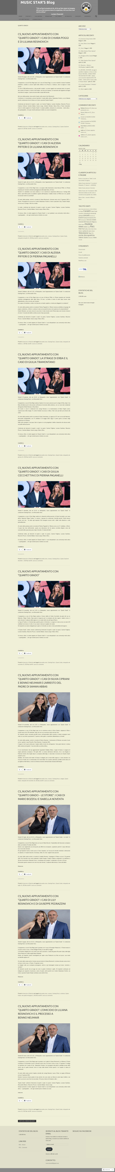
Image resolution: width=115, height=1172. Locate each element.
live (85, 222)
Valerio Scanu (83, 237)
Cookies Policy (37, 19)
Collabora (38, 16)
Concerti (78, 16)
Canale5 (87, 211)
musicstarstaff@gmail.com (52, 1163)
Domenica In (92, 215)
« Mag (80, 164)
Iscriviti (49, 1149)
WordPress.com (82, 260)
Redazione (48, 16)
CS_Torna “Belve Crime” (84, 43)
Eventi (81, 217)
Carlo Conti (94, 211)
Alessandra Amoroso (85, 209)
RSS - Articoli (22, 1144)
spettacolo (85, 231)
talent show (91, 231)
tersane (82, 117)
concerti (86, 215)
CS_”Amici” (81, 48)
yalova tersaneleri (85, 121)
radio (89, 226)
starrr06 (29, 128)
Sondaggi (88, 16)
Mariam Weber (84, 112)
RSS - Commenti (23, 1147)
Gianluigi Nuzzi (56, 126)
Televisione (83, 233)
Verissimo (90, 237)
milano (83, 224)
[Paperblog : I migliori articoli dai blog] (83, 269)
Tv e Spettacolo (24, 19)
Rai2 (80, 229)
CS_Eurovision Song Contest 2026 (87, 38)
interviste (89, 219)
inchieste (62, 993)
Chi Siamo (58, 16)
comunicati (87, 213)
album (80, 209)
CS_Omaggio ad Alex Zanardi (86, 55)
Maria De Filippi (90, 222)
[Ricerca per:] (96, 16)
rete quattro (24, 995)
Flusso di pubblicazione (84, 255)
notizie (85, 226)
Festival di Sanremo (88, 217)
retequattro (20, 238)
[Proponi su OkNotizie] (82, 276)
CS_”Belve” (81, 89)
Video (95, 237)
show (92, 229)
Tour (90, 233)
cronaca (50, 126)
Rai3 (83, 229)
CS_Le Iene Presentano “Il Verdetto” (87, 84)
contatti (28, 16)
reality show (88, 229)
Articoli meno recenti (27, 1121)
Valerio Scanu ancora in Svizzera (87, 188)
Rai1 (92, 226)
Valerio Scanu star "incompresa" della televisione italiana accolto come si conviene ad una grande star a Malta (88, 192)
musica (88, 224)
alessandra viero (43, 126)
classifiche (81, 213)
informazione (83, 219)
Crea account (82, 249)
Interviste (68, 16)
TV (92, 233)
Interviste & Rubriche (28, 126)
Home (20, 16)
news (81, 226)
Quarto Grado (63, 126)
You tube (80, 239)
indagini (62, 778)
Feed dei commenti (83, 257)
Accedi (80, 252)
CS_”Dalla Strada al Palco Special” (87, 51)
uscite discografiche (87, 235)
